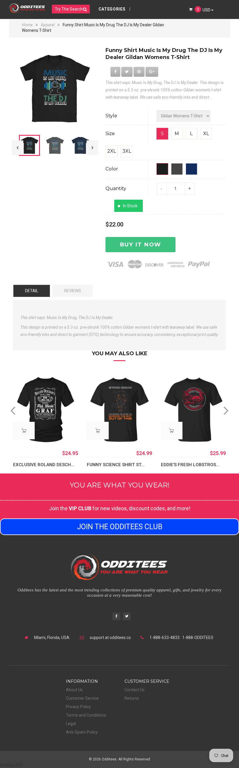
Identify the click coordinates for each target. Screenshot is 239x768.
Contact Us (134, 689)
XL (206, 133)
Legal (71, 723)
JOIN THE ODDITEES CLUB (119, 527)
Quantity (116, 188)
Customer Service (82, 698)
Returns (131, 698)
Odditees (109, 759)
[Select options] (24, 430)
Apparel (48, 24)
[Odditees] (27, 8)
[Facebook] (116, 616)
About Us (74, 689)
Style (111, 116)
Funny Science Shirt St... (116, 464)
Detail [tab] (31, 290)
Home (28, 24)
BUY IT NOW (140, 244)
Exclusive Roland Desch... (43, 464)
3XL (126, 151)
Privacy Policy (78, 706)
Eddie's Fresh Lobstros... (190, 464)
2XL (111, 151)
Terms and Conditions (86, 715)
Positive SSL (11, 765)
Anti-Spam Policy (82, 732)
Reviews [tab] (72, 290)
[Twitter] (127, 616)
